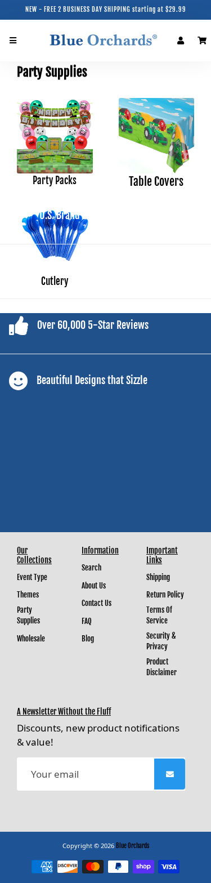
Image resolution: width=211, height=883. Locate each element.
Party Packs (55, 180)
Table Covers (156, 182)
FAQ (87, 621)
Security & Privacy (161, 641)
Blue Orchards (132, 846)
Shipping (158, 577)
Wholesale (31, 638)
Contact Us (96, 603)
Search (91, 567)
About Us (94, 585)
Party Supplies (28, 615)
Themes (28, 594)
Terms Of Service (159, 615)
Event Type (32, 577)
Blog (88, 638)
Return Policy (165, 594)
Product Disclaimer (161, 667)
